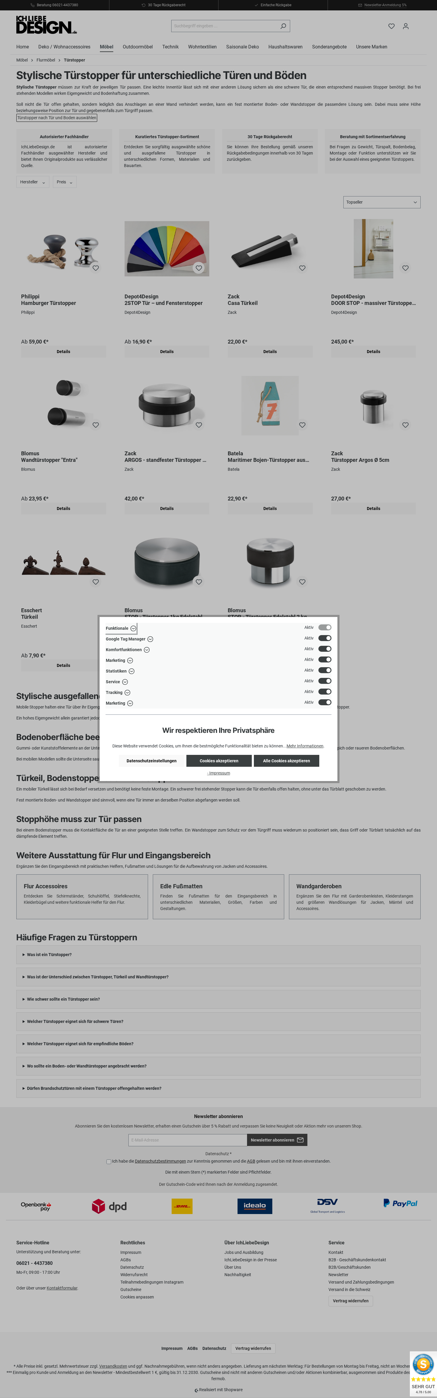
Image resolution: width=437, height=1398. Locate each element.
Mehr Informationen (305, 746)
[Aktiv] (324, 627)
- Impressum (218, 773)
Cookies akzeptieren (219, 760)
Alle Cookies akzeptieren (286, 760)
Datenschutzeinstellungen (152, 760)
